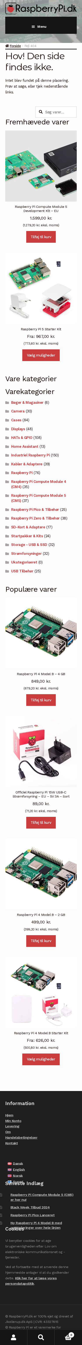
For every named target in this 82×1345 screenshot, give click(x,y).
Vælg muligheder (41, 355)
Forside (15, 46)
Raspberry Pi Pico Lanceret (32, 1215)
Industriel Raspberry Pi (30, 455)
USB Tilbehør (22, 571)
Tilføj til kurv (41, 237)
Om (8, 1132)
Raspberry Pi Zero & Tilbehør (35, 518)
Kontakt (11, 1143)
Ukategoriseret (24, 562)
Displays (18, 429)
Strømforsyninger (26, 553)
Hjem (9, 1115)
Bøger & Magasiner (27, 402)
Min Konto (13, 1121)
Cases (16, 420)
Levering (12, 1126)
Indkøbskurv (63, 1333)
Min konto (13, 1337)
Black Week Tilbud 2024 (30, 1207)
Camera (17, 411)
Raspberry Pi (21, 473)
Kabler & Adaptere (26, 464)
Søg (41, 1337)
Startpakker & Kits (27, 536)
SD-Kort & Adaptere (28, 527)
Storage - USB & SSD (29, 544)
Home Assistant (24, 446)
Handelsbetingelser (21, 1137)
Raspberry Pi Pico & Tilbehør (35, 509)
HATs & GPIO (21, 437)
